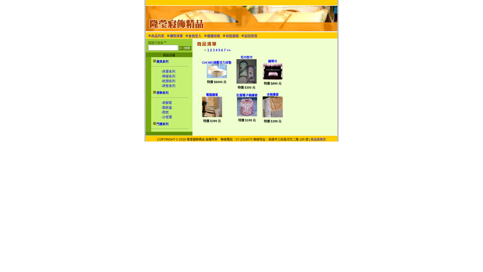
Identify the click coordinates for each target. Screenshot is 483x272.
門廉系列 (162, 124)
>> (229, 50)
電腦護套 (212, 95)
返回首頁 (250, 36)
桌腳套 (167, 103)
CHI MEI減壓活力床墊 (216, 62)
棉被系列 (168, 76)
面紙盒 (167, 107)
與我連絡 (232, 36)
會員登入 (195, 36)
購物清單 (176, 36)
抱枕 (165, 112)
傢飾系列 (162, 93)
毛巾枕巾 (246, 57)
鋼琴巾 (272, 61)
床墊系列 (168, 86)
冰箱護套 (273, 94)
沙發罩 (167, 117)
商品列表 (157, 36)
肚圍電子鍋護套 (247, 95)
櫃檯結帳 (213, 36)
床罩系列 (168, 71)
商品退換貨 (318, 139)
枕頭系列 (168, 81)
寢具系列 (162, 61)
